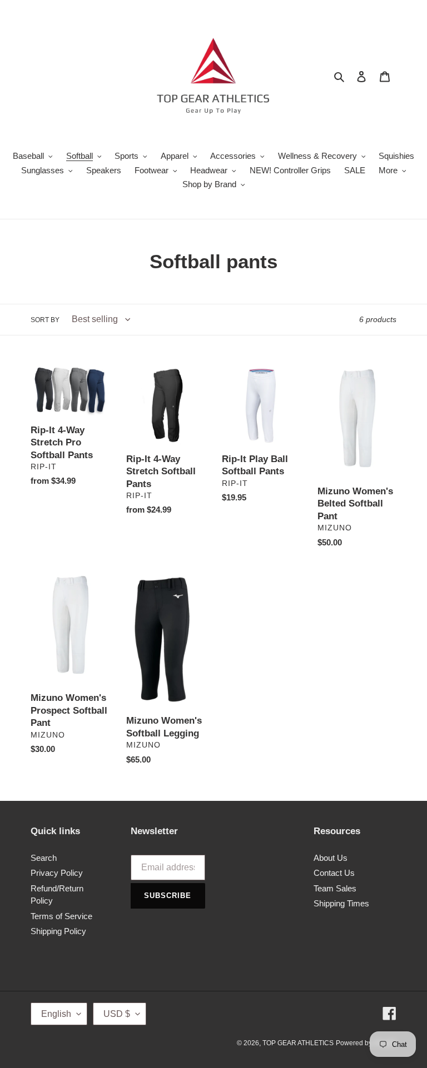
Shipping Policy (58, 931)
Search (44, 858)
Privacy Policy (57, 873)
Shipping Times (341, 903)
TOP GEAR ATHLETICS (298, 1043)
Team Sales (335, 888)
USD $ (116, 1014)
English (56, 1014)
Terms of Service (61, 916)
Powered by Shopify (366, 1043)
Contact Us (334, 873)
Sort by (45, 320)
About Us (330, 858)
